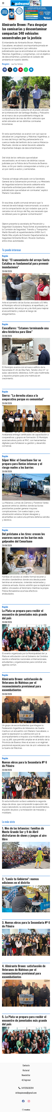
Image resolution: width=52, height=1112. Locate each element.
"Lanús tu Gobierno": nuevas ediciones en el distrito (20, 881)
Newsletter (26, 1075)
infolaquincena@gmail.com (26, 1092)
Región (5, 64)
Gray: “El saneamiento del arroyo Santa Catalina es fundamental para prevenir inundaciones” (25, 263)
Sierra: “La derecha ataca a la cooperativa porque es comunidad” (23, 397)
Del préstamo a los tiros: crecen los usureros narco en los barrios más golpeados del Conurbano (23, 537)
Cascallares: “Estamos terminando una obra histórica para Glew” (25, 330)
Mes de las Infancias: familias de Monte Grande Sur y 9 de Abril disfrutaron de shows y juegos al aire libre (24, 833)
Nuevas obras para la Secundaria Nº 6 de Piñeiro (24, 764)
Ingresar (27, 1079)
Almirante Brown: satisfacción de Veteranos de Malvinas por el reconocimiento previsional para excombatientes (22, 684)
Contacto (26, 1065)
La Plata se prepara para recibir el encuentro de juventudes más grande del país (24, 614)
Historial (26, 1070)
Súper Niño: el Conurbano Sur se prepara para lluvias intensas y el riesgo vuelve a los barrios (22, 464)
